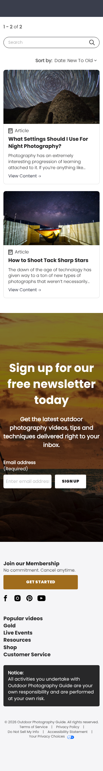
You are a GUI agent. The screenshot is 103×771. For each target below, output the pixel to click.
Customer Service (27, 654)
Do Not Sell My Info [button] (23, 732)
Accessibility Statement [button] (67, 732)
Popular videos (23, 618)
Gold (9, 625)
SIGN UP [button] (70, 481)
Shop (10, 647)
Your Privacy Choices (47, 736)
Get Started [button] (40, 582)
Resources (17, 640)
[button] (92, 42)
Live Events (18, 633)
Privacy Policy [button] (67, 727)
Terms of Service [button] (33, 727)
